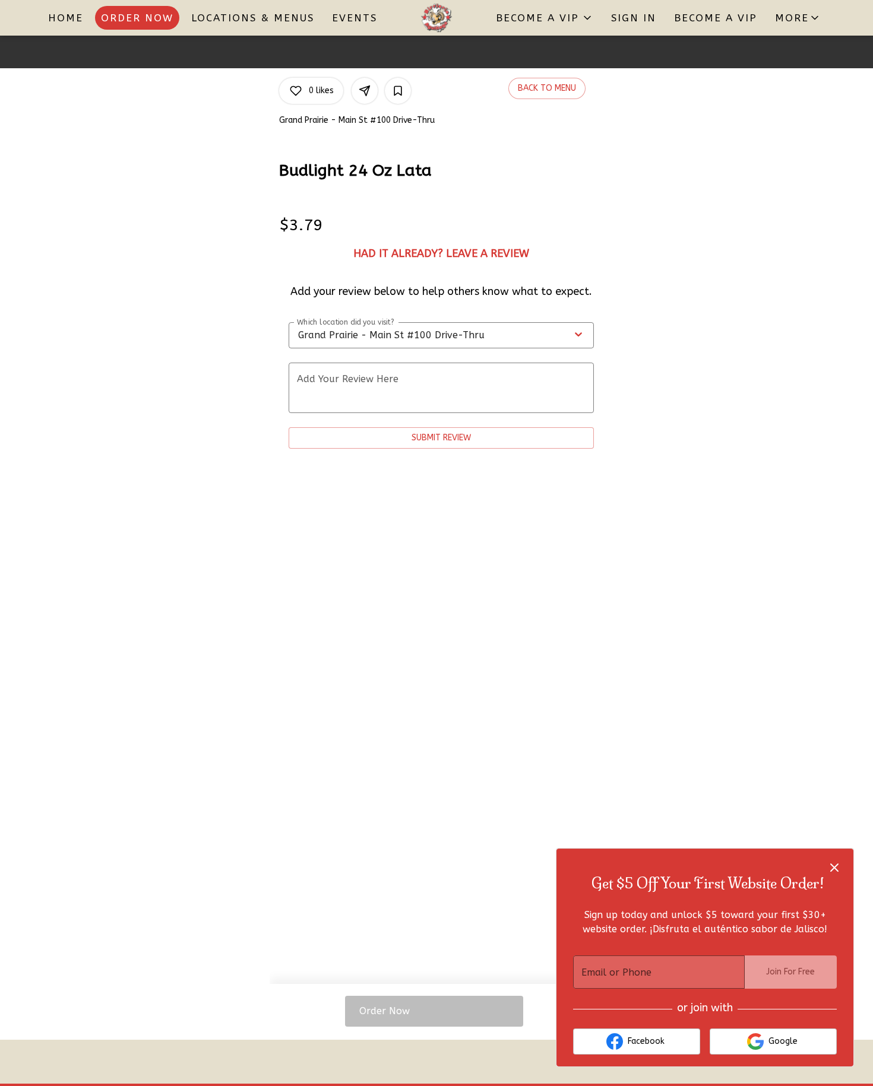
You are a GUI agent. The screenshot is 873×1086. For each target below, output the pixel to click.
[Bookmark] (398, 91)
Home (65, 18)
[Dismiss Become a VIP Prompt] (834, 867)
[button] (798, 18)
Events (354, 18)
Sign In (633, 18)
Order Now (137, 18)
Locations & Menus (252, 18)
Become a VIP (715, 18)
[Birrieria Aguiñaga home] (436, 18)
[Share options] (365, 91)
